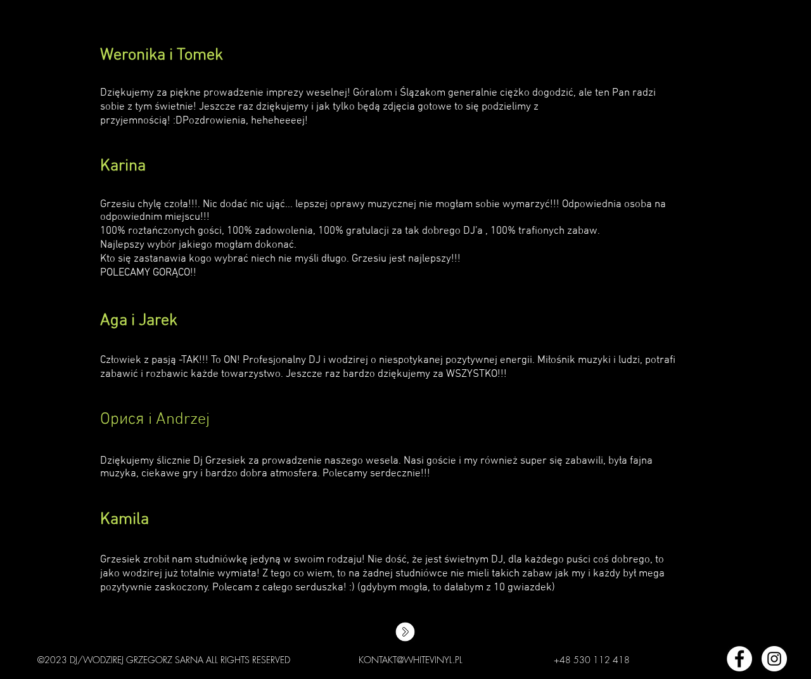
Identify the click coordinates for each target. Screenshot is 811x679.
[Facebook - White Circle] (739, 658)
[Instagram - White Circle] (774, 658)
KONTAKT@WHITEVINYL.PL (411, 660)
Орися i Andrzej (155, 419)
